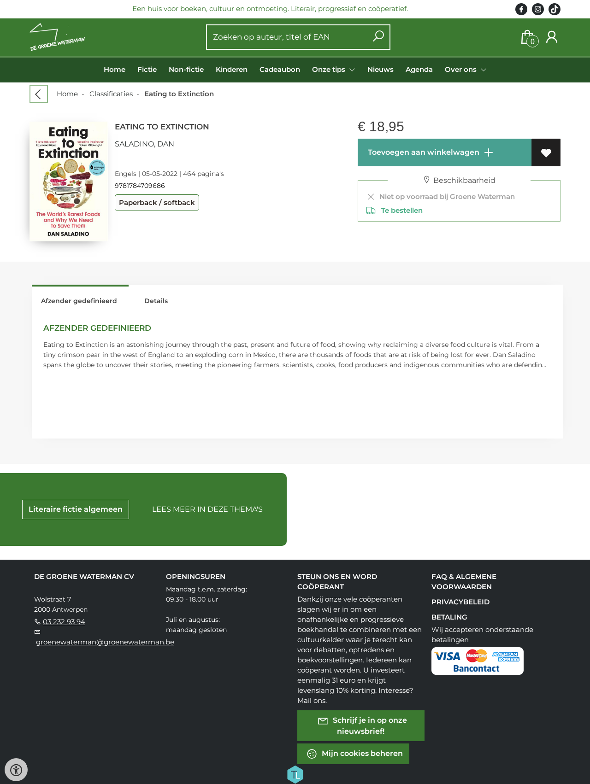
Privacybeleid (460, 601)
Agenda (419, 69)
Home (114, 69)
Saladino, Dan (144, 144)
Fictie (147, 69)
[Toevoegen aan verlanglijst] (545, 152)
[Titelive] (295, 774)
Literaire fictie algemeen (76, 509)
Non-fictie (186, 69)
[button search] (378, 37)
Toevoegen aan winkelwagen (422, 152)
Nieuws (380, 69)
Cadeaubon (280, 69)
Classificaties (111, 93)
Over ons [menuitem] (461, 69)
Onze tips (329, 69)
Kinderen (232, 69)
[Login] (551, 37)
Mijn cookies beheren (361, 753)
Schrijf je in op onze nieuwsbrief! (369, 726)
